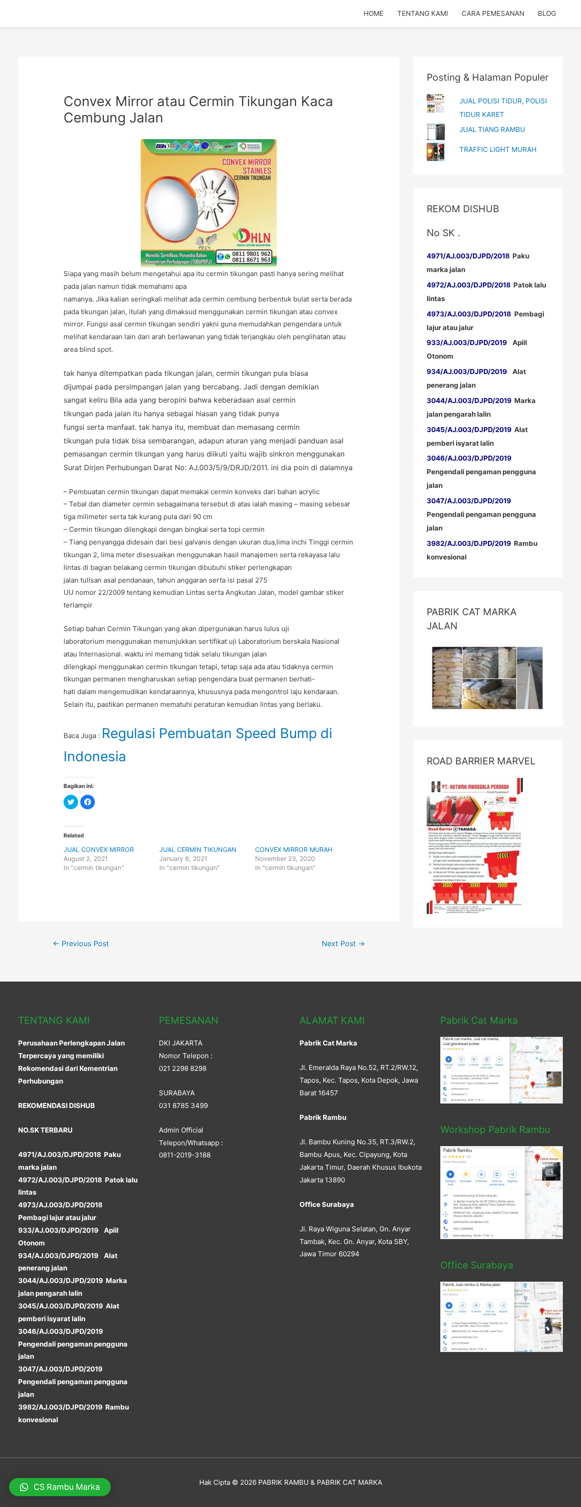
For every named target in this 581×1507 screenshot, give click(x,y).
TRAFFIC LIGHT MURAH (498, 149)
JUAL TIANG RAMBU (492, 129)
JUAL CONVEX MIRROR (99, 849)
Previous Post (81, 943)
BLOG (547, 13)
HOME (374, 13)
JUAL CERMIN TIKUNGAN (197, 849)
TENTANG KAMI (422, 13)
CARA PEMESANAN (493, 13)
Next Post (343, 943)
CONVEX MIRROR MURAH (293, 849)
